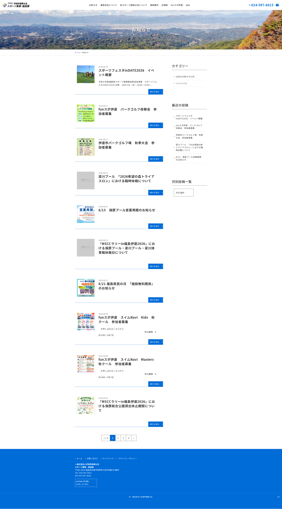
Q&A (188, 5)
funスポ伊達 (177, 5)
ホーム (77, 52)
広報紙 (164, 5)
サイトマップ (108, 458)
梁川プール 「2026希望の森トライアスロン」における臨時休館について (189, 147)
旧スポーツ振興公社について (133, 5)
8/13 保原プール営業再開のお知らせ (188, 158)
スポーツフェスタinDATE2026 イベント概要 (189, 117)
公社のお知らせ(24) (185, 76)
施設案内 (154, 5)
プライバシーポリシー (127, 458)
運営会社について (108, 5)
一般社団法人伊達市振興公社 (141, 497)
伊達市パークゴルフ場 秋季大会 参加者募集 (189, 136)
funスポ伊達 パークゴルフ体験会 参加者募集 (189, 126)
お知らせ (93, 5)
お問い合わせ (92, 458)
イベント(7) (181, 83)
